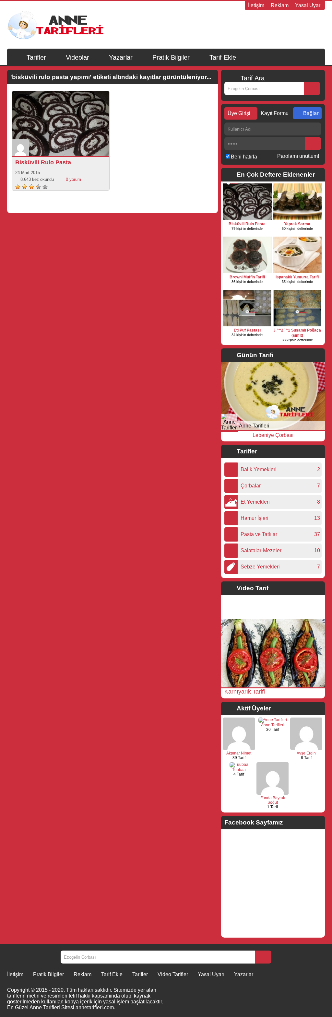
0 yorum (73, 179)
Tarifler (36, 57)
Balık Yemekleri (260, 469)
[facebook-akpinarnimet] (239, 748)
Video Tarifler (173, 974)
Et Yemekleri (257, 502)
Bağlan (311, 113)
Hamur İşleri (256, 518)
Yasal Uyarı (308, 5)
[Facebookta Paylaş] (59, 149)
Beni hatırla (244, 156)
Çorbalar (252, 485)
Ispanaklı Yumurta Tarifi (297, 277)
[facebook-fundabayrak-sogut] (272, 793)
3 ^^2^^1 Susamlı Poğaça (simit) (297, 333)
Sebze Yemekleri (262, 566)
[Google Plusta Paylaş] (77, 149)
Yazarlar (121, 57)
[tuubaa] (239, 764)
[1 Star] (17, 186)
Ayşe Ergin (306, 753)
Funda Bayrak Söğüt (272, 800)
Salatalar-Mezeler (263, 550)
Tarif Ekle (222, 57)
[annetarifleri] (272, 720)
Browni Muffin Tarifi (247, 277)
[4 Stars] (38, 186)
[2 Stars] (24, 186)
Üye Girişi (239, 113)
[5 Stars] (45, 186)
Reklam (280, 5)
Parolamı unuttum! (298, 156)
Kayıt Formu (275, 113)
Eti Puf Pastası (247, 330)
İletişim (256, 5)
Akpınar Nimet (238, 753)
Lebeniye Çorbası (273, 435)
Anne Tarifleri (254, 425)
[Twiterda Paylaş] (68, 149)
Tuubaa (239, 769)
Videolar (77, 57)
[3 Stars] (31, 186)
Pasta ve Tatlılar (260, 534)
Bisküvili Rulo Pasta (43, 162)
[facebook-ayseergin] (306, 748)
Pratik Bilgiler (171, 57)
